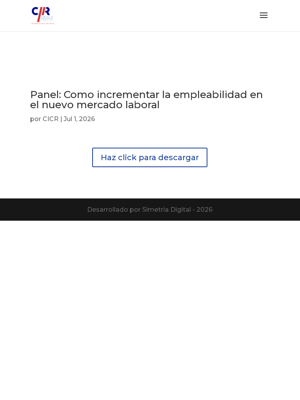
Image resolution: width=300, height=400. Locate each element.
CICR (51, 119)
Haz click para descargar (150, 157)
